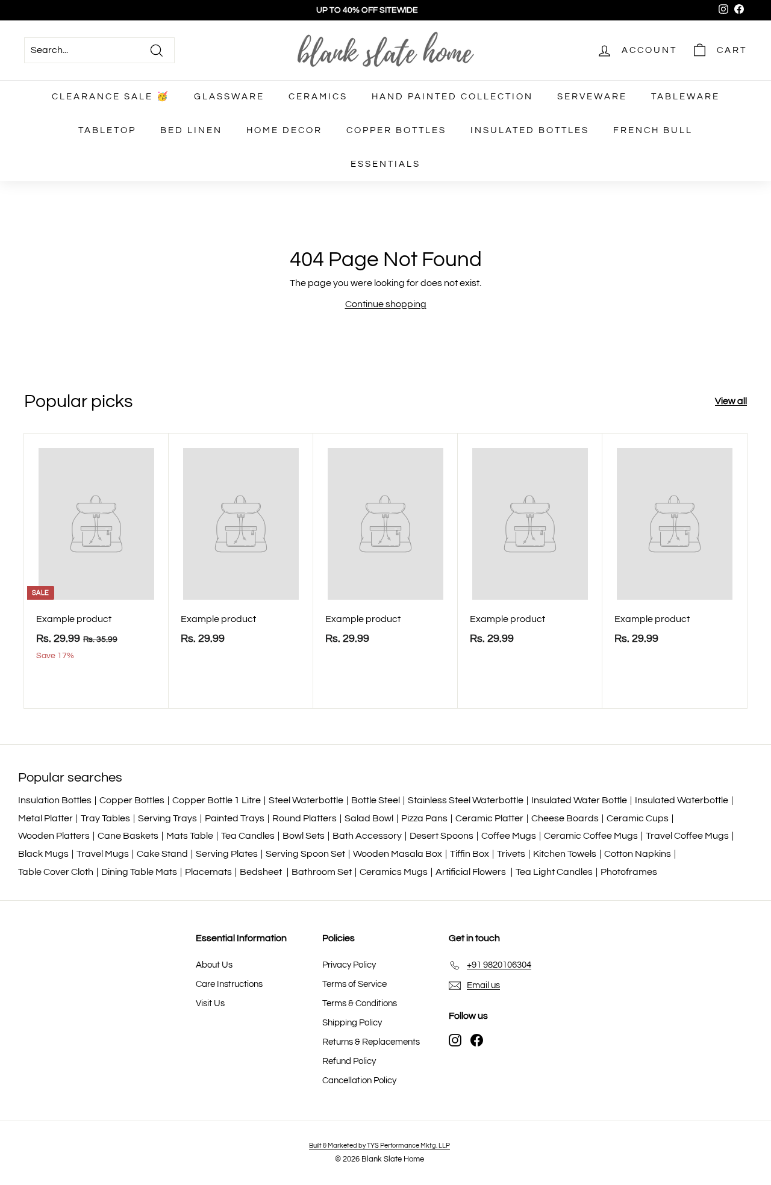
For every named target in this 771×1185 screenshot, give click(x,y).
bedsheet (262, 872)
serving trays (167, 818)
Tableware (685, 96)
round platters (304, 818)
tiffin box (469, 854)
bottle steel (375, 800)
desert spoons (441, 836)
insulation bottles (55, 800)
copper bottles (131, 800)
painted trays (234, 818)
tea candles (248, 836)
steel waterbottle (306, 800)
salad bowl (369, 818)
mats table (189, 836)
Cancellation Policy (359, 1080)
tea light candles (554, 872)
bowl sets (303, 836)
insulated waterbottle (681, 800)
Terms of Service (354, 984)
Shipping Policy (352, 1022)
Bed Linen (191, 130)
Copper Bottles (396, 130)
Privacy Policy (349, 964)
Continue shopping (385, 304)
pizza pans (424, 818)
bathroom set (322, 872)
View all (731, 401)
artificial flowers (471, 872)
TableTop (107, 130)
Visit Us (210, 1003)
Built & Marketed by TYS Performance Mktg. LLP (379, 1145)
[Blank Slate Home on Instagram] (455, 1040)
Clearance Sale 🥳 (111, 96)
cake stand (162, 854)
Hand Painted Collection (452, 96)
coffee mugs (508, 836)
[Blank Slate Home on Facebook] (476, 1040)
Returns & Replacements (371, 1042)
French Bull (653, 130)
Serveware (592, 96)
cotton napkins (637, 854)
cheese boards (565, 818)
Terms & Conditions (359, 1003)
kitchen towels (564, 854)
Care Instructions (229, 984)
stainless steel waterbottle (465, 800)
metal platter (45, 818)
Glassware (229, 96)
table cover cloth (55, 872)
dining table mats (139, 872)
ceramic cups (638, 818)
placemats (208, 872)
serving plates (227, 854)
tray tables (105, 818)
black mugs (43, 854)
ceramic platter (489, 818)
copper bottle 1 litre (216, 800)
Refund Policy (349, 1061)
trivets (511, 854)
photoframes (629, 872)
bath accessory (367, 836)
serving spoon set (305, 854)
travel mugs (102, 854)
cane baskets (128, 836)
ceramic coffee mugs (591, 836)
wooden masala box (397, 854)
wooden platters (54, 836)
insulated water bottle (579, 800)
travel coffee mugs (687, 836)
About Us (214, 964)
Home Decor (284, 130)
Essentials (385, 164)
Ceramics (318, 96)
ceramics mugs (394, 872)
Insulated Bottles (529, 130)
